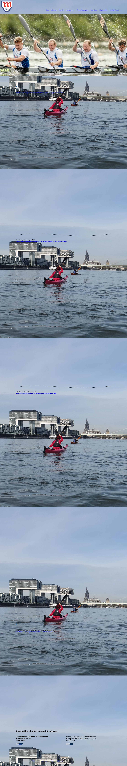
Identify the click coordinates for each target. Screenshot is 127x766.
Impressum (44, 761)
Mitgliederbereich (114, 10)
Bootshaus (94, 10)
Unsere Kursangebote (83, 10)
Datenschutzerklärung (56, 761)
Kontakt (61, 10)
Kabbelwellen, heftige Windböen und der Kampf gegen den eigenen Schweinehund (40, 92)
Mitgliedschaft (103, 10)
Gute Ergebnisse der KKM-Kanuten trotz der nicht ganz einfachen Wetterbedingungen (41, 241)
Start (47, 10)
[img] (20, 7)
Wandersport (69, 10)
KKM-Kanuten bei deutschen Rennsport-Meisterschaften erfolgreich (36, 393)
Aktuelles (53, 10)
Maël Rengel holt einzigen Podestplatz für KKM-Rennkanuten (34, 631)
